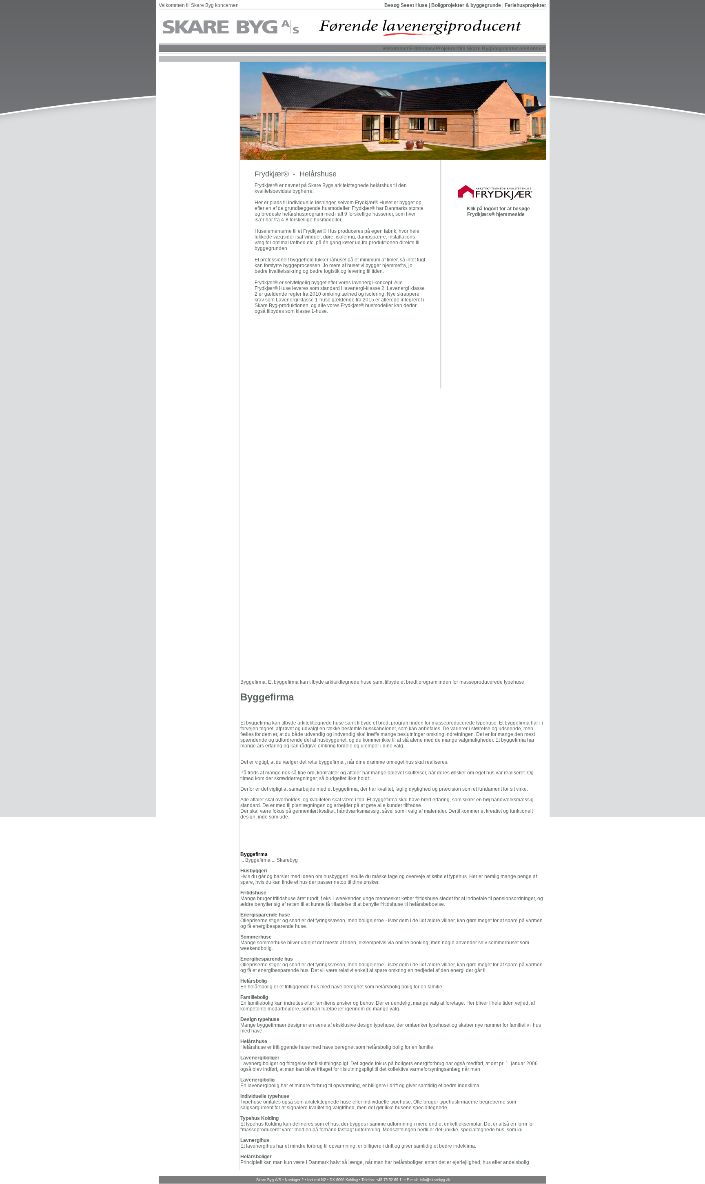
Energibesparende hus (266, 959)
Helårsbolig (253, 981)
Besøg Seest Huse (406, 5)
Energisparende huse (265, 915)
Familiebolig (254, 997)
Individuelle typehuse (264, 1096)
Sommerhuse (256, 937)
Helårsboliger (256, 1156)
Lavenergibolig (257, 1080)
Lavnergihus (254, 1140)
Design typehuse (259, 1019)
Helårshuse (253, 1041)
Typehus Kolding (259, 1118)
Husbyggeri (253, 871)
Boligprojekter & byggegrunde (466, 5)
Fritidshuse (253, 893)
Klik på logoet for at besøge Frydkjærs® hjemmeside (498, 211)
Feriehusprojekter (525, 5)
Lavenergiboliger (259, 1058)
